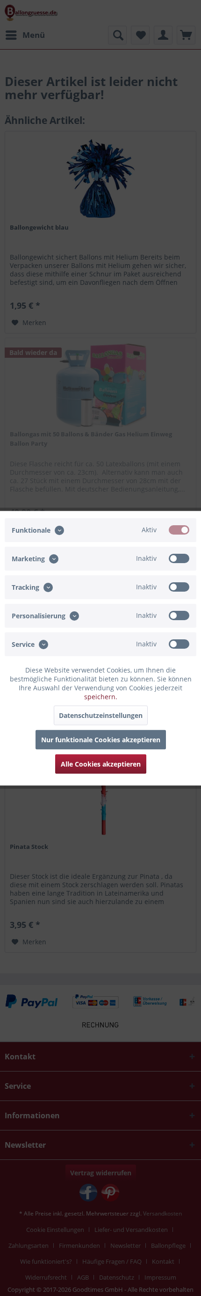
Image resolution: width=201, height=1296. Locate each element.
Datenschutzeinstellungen (101, 714)
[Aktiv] (179, 529)
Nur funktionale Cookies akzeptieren (100, 739)
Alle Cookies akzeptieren (101, 763)
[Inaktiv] (179, 558)
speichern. (100, 696)
